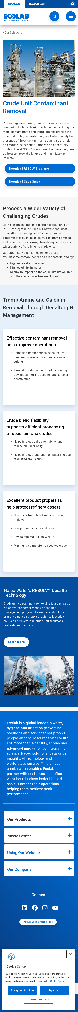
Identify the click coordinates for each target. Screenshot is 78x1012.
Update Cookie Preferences (38, 922)
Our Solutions (13, 32)
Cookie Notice (57, 981)
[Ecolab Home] (15, 17)
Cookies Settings (38, 999)
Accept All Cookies (22, 990)
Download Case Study (24, 181)
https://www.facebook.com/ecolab (34, 907)
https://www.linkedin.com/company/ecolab (24, 907)
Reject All (54, 990)
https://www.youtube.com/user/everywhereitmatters (55, 907)
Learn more (16, 642)
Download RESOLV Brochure (29, 168)
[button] (54, 16)
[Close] (71, 954)
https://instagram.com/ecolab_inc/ (45, 907)
